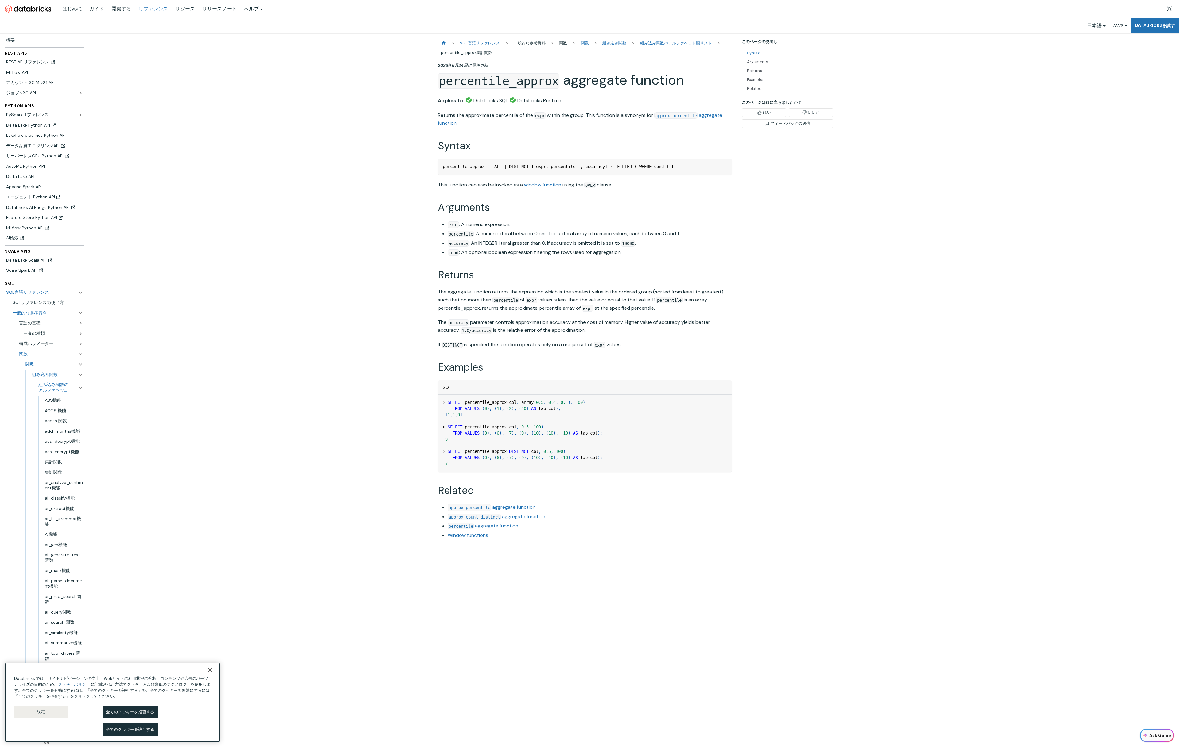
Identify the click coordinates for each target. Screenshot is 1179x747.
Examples (756, 79)
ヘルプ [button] (251, 9)
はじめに (72, 9)
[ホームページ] (443, 43)
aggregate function (492, 507)
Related (754, 88)
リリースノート (219, 9)
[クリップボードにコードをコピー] (724, 166)
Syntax (753, 53)
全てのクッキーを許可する (130, 729)
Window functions (468, 535)
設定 (41, 711)
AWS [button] (1118, 25)
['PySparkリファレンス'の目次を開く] (80, 115)
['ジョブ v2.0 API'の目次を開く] (80, 93)
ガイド (96, 9)
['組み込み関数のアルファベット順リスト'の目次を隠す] (80, 387)
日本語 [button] (1094, 25)
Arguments (757, 61)
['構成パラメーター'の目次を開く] (80, 343)
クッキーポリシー (74, 684)
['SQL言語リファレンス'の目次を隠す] (80, 292)
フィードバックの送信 (790, 123)
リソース (185, 9)
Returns (754, 70)
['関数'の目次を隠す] (80, 364)
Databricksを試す (1155, 25)
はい (767, 112)
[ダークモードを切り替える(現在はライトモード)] (1169, 9)
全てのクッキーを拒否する (130, 711)
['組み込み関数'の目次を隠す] (80, 374)
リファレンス (153, 9)
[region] (112, 702)
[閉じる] (210, 670)
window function (542, 185)
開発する (121, 9)
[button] (48, 313)
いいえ (814, 112)
